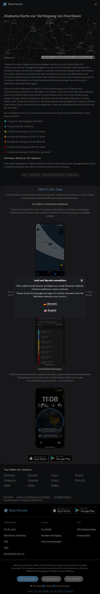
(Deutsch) (52, 303)
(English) (52, 310)
